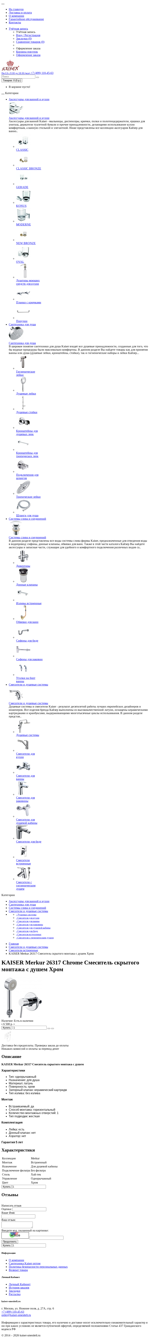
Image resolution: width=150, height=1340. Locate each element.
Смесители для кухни (25, 755)
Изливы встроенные (29, 603)
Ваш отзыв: (8, 1219)
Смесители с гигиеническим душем (25, 885)
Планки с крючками (28, 302)
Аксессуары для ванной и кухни (29, 99)
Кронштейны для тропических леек (27, 454)
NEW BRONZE (26, 243)
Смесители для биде (28, 841)
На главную (16, 9)
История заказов (19, 1287)
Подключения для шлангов (27, 476)
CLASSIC (22, 149)
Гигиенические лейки (25, 373)
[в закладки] (48, 1028)
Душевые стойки (26, 412)
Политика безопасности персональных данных (38, 1266)
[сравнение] (52, 1028)
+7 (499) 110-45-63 (12, 1311)
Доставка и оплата (20, 12)
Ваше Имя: (8, 1212)
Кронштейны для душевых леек (27, 432)
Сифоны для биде (27, 640)
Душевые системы (27, 735)
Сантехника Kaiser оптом (24, 1263)
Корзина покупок (27, 51)
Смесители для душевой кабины (26, 821)
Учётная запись (18, 28)
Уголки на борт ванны (25, 679)
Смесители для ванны (25, 777)
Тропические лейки (28, 496)
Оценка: (6, 1209)
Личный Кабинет (20, 1284)
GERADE (22, 187)
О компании (16, 15)
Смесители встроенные (23, 862)
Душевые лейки (26, 393)
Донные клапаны (27, 584)
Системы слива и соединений (27, 518)
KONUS (21, 205)
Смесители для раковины (25, 799)
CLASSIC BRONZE (28, 168)
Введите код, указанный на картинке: (24, 1230)
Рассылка (14, 1294)
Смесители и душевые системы (28, 684)
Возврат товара (18, 1270)
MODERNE (23, 224)
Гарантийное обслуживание (26, 19)
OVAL (20, 261)
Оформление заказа (28, 55)
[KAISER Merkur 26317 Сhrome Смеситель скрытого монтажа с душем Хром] (22, 1017)
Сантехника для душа (22, 324)
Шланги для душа (27, 515)
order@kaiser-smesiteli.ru (16, 1315)
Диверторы (23, 566)
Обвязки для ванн (27, 622)
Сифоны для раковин (29, 659)
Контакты (15, 22)
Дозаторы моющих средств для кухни (28, 282)
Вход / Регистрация (28, 35)
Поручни (21, 321)
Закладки (14, 1290)
